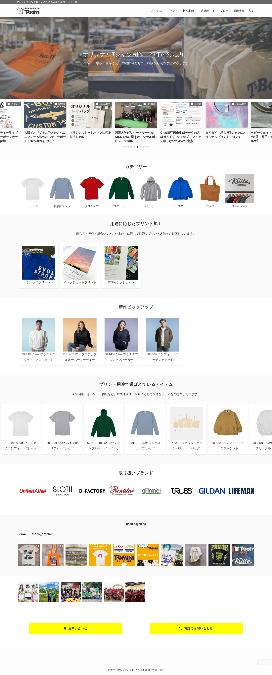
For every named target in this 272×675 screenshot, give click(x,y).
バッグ (209, 206)
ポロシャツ (91, 206)
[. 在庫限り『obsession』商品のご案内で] (219, 555)
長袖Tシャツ (62, 206)
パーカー (151, 206)
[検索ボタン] (251, 10)
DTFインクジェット (121, 282)
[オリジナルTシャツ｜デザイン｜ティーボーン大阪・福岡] (28, 11)
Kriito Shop (239, 206)
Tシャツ (32, 206)
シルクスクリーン (38, 282)
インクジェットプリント (80, 282)
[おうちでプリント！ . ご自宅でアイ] (76, 555)
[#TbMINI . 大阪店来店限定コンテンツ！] (100, 555)
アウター (180, 206)
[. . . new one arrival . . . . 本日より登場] (53, 555)
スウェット (121, 206)
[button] (125, 147)
